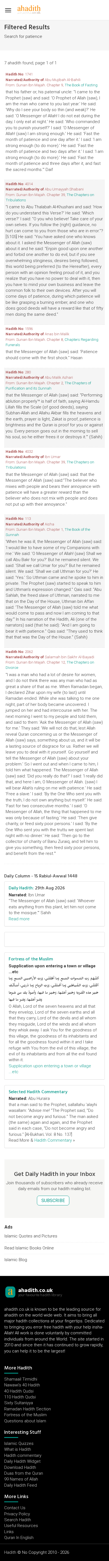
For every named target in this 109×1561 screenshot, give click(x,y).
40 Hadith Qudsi (19, 1391)
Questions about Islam (25, 1420)
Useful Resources (21, 1525)
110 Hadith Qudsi (20, 1396)
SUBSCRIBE (53, 1200)
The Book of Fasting (81, 85)
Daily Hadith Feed (20, 1485)
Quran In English (19, 1537)
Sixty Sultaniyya (18, 1402)
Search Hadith (17, 1519)
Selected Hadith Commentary (38, 1091)
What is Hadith (17, 1449)
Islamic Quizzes (19, 1443)
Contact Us (14, 1507)
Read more (19, 918)
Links (9, 1531)
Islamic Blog (15, 1259)
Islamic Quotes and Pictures (30, 1236)
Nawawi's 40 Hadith (22, 1385)
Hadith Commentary (53, 1140)
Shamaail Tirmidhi (20, 1379)
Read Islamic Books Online (29, 1248)
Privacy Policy (17, 1513)
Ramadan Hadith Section (27, 1408)
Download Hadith (20, 1467)
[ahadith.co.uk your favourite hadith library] (10, 1291)
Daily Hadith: (21, 888)
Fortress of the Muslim (31, 959)
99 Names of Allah (21, 1479)
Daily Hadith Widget (22, 1461)
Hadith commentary (22, 1455)
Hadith (10, 1552)
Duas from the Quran (23, 1473)
